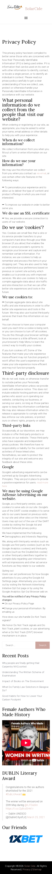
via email (41, 173)
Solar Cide (29, 866)
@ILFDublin (31, 805)
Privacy (26, 869)
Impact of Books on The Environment (23, 681)
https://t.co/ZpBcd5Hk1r (19, 808)
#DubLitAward (14, 794)
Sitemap (36, 869)
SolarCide (33, 8)
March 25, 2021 (36, 817)
